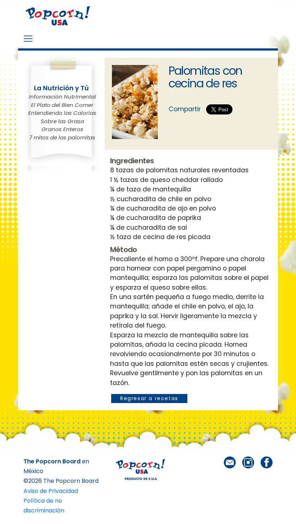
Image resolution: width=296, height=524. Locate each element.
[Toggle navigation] (28, 38)
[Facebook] (267, 462)
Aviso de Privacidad (50, 491)
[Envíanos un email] (230, 462)
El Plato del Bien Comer (62, 105)
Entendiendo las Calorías (62, 113)
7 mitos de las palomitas (62, 137)
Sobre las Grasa (62, 121)
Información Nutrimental (62, 96)
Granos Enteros (62, 129)
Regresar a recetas (149, 398)
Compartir (185, 109)
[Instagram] (248, 462)
